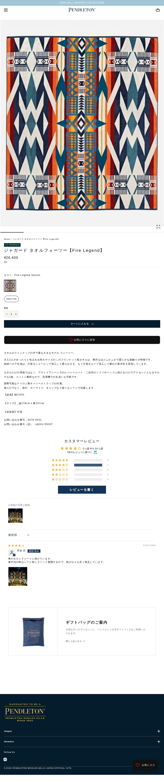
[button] (6, 10)
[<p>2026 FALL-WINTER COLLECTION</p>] (82, 3)
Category (8, 731)
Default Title (11, 299)
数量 (6, 308)
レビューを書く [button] (82, 489)
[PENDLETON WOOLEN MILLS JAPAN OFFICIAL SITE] (82, 10)
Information (9, 742)
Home (7, 239)
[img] (16, 545)
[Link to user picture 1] (17, 576)
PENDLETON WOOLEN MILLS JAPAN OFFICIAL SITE (42, 768)
